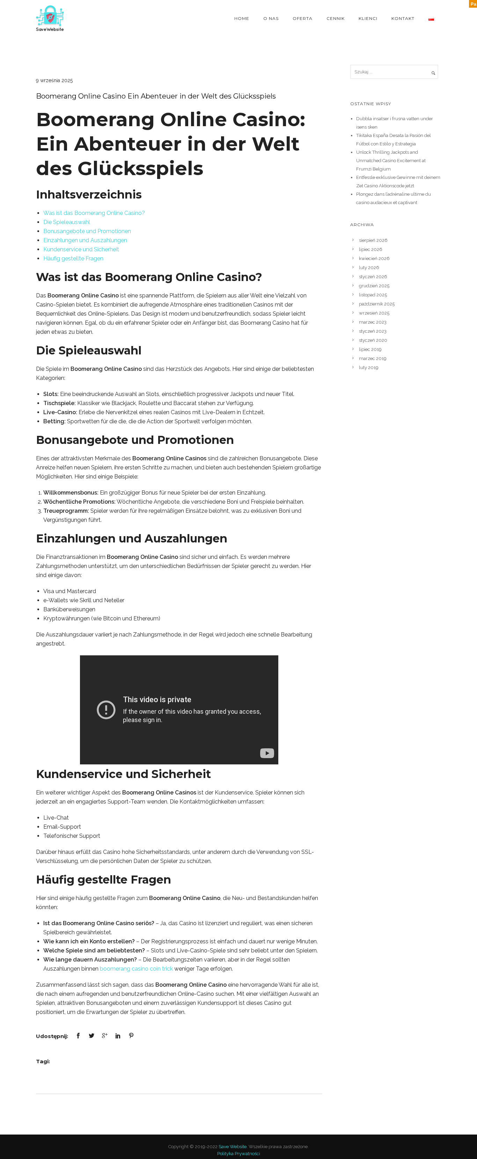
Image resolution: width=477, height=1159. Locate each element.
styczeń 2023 (373, 331)
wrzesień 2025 (374, 313)
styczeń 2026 (373, 276)
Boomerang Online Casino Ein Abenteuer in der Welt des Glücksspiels (156, 96)
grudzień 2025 (374, 285)
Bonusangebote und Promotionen (87, 231)
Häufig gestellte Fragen (73, 258)
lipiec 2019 (370, 349)
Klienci (368, 18)
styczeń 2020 (373, 340)
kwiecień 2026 (374, 258)
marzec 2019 (373, 358)
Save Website (233, 1146)
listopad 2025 (373, 294)
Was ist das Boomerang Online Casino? (94, 213)
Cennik (335, 18)
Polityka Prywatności (238, 1153)
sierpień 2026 (373, 240)
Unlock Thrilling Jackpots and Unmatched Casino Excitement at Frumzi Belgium (391, 161)
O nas (271, 18)
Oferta (303, 18)
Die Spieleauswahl (66, 222)
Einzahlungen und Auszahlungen (85, 240)
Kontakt (402, 18)
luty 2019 (369, 367)
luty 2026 (369, 267)
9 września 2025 (54, 80)
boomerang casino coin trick (136, 968)
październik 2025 (377, 304)
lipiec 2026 (370, 249)
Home (241, 18)
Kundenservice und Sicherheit (81, 249)
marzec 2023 (373, 322)
